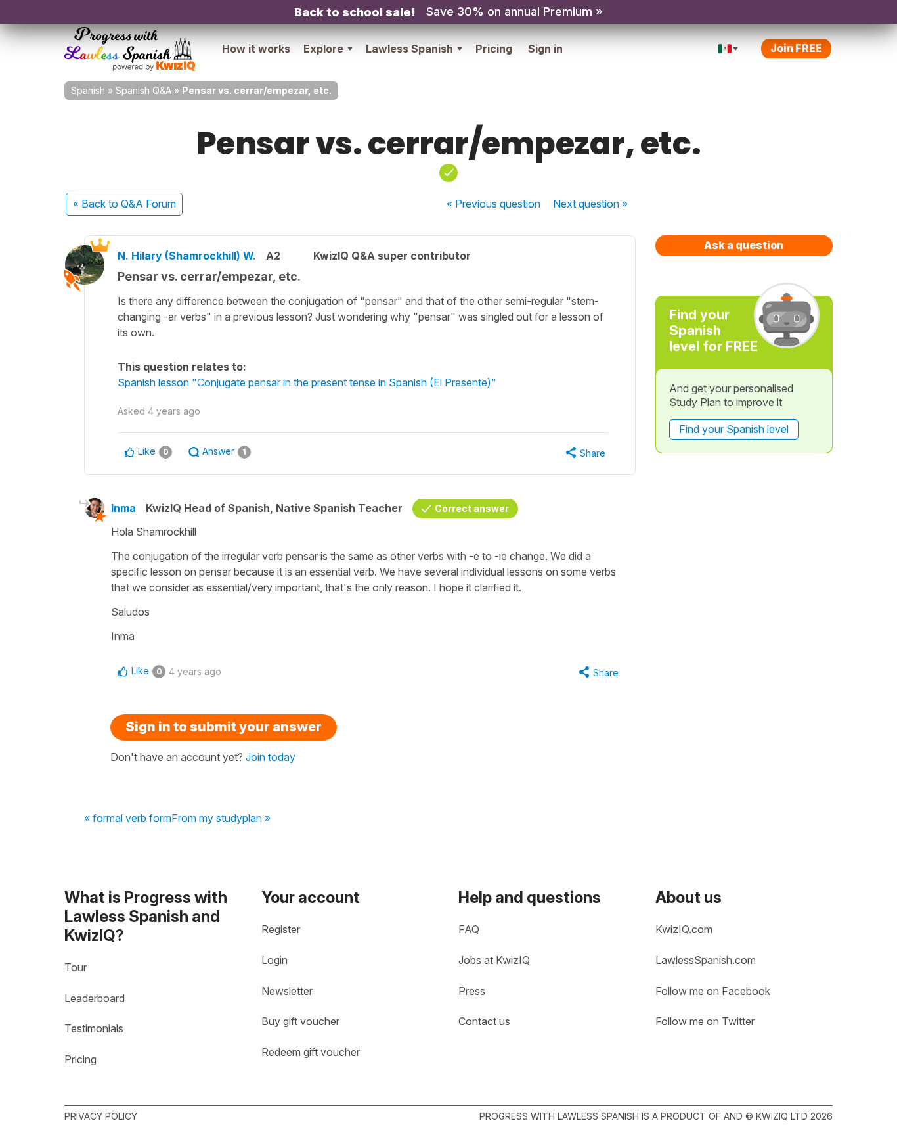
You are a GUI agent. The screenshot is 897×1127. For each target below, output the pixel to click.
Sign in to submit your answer (223, 727)
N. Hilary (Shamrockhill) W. (187, 255)
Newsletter (287, 991)
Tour (75, 967)
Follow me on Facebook (712, 991)
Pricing (493, 48)
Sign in (545, 48)
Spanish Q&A (143, 90)
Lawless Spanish (409, 48)
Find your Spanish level (734, 429)
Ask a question (743, 245)
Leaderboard (94, 998)
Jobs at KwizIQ (494, 960)
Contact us (484, 1021)
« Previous (493, 203)
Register (280, 929)
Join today (270, 757)
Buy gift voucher (300, 1021)
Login (274, 960)
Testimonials (93, 1028)
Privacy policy (100, 1116)
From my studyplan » (221, 819)
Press (471, 991)
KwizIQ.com (683, 929)
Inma (123, 508)
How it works (256, 48)
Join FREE (796, 48)
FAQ (468, 929)
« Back (124, 203)
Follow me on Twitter (705, 1021)
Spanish (88, 90)
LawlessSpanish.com (705, 960)
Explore (323, 48)
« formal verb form (127, 819)
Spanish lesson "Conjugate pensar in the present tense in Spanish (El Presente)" (307, 382)
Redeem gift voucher (310, 1052)
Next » (590, 203)
